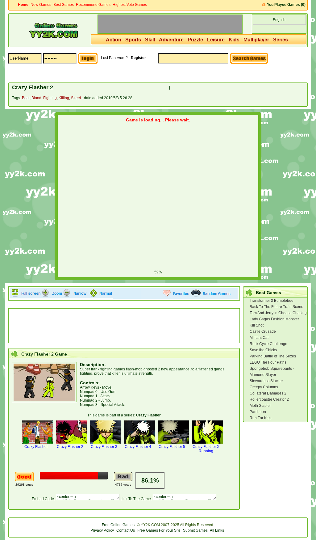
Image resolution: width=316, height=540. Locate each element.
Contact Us (125, 530)
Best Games (63, 4)
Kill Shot (257, 325)
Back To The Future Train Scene (276, 307)
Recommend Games (93, 4)
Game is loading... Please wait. (158, 119)
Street (76, 98)
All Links (217, 530)
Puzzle (195, 39)
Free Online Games (118, 525)
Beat (26, 98)
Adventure (171, 39)
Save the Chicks (263, 350)
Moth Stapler (260, 405)
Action (113, 39)
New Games (41, 4)
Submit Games (195, 530)
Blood (36, 98)
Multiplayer (256, 39)
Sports (133, 39)
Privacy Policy (102, 530)
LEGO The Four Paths (268, 362)
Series (280, 39)
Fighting (50, 98)
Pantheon (258, 412)
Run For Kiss (260, 418)
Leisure (216, 39)
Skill (150, 39)
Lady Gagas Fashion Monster (274, 319)
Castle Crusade (263, 331)
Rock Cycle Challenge (268, 344)
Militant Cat (259, 337)
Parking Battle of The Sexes (273, 356)
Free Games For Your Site (159, 530)
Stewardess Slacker (266, 381)
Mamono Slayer (263, 375)
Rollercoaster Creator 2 (269, 399)
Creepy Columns (264, 387)
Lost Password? (114, 58)
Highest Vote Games (130, 4)
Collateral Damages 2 (268, 393)
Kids (234, 39)
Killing (64, 98)
